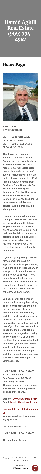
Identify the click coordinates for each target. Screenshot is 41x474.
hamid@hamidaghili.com (23, 402)
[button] (5, 5)
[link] (20, 468)
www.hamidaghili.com (25, 399)
